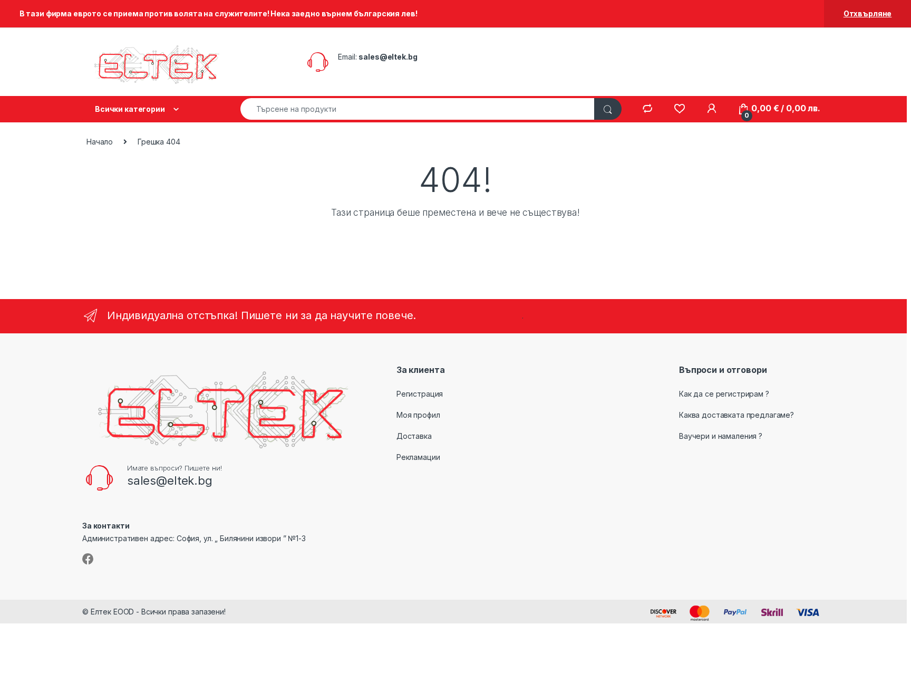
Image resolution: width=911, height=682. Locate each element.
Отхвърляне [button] (868, 13)
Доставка (414, 435)
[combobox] (417, 109)
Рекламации (418, 457)
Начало (99, 141)
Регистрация (419, 393)
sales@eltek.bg (387, 56)
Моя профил (418, 414)
